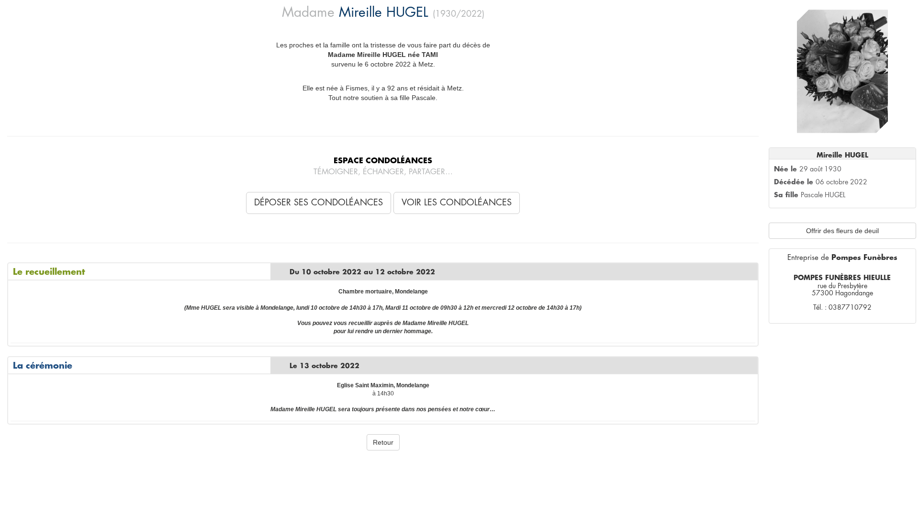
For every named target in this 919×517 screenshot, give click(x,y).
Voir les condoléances (457, 202)
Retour (383, 442)
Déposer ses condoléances (318, 202)
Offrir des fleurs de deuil (842, 231)
